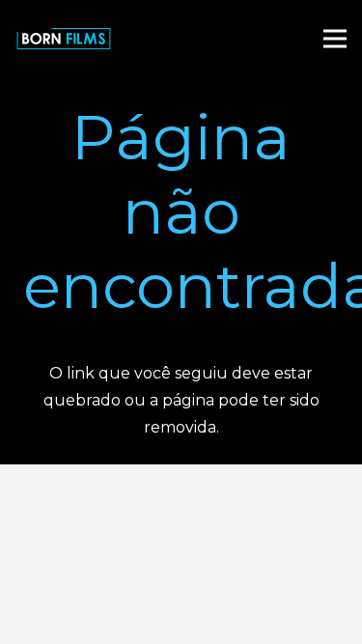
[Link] (63, 38)
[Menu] (335, 38)
